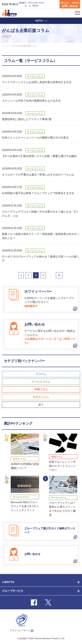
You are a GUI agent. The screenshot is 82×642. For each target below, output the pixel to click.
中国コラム (41, 389)
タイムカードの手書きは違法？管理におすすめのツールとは (38, 174)
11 (59, 275)
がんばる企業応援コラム (24, 46)
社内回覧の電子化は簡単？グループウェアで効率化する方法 (38, 193)
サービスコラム (41, 381)
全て (41, 404)
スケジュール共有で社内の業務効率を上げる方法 (31, 100)
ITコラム (41, 374)
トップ (5, 46)
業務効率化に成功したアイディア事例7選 (26, 119)
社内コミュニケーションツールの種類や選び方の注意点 (35, 137)
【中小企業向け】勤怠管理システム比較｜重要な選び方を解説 (39, 156)
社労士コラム (41, 396)
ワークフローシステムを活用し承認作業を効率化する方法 (36, 82)
